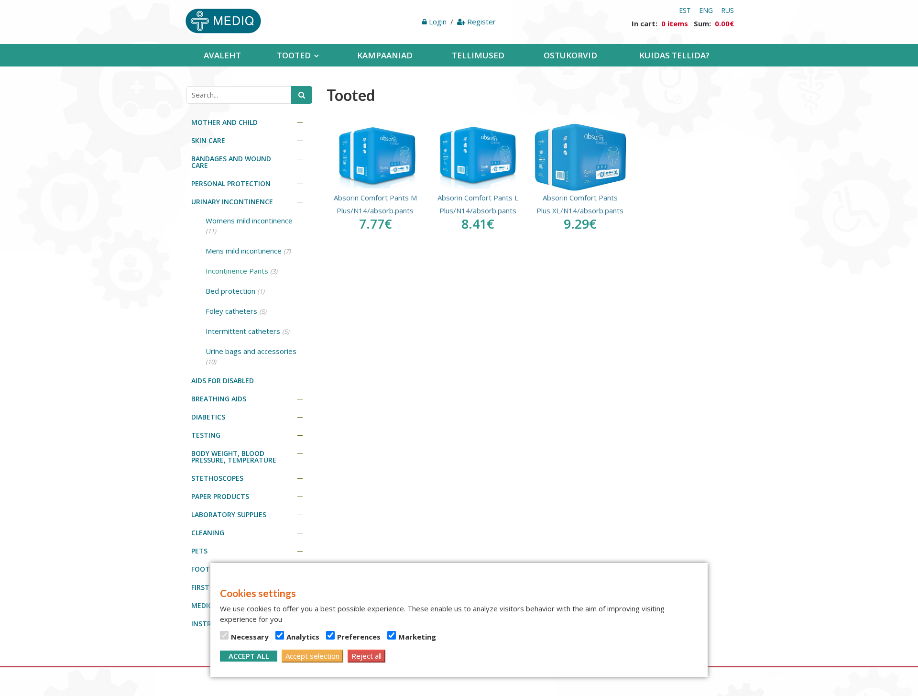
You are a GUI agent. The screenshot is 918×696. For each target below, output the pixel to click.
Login (437, 21)
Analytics (302, 636)
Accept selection (312, 656)
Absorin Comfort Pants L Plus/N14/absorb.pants (477, 204)
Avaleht (222, 55)
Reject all (366, 656)
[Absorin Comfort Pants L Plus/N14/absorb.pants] (477, 157)
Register (480, 21)
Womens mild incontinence (249, 225)
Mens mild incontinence (248, 250)
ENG (706, 10)
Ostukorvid (570, 55)
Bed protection (235, 291)
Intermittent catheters (247, 331)
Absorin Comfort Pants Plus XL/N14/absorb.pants (579, 204)
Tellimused (478, 55)
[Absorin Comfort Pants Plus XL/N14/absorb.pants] (580, 157)
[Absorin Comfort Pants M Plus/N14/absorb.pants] (375, 157)
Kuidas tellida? (674, 55)
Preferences (359, 636)
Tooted (294, 55)
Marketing (417, 636)
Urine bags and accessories (251, 356)
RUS (727, 10)
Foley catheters (236, 311)
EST (685, 10)
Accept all (249, 656)
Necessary (250, 636)
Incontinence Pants (241, 271)
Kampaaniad (385, 55)
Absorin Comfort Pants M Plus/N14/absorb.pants (375, 204)
